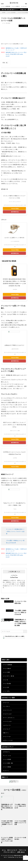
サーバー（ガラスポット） (9, 717)
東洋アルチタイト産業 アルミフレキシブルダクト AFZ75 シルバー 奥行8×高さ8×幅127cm (14, 425)
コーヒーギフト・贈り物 (8, 676)
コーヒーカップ (6, 729)
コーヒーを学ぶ (6, 691)
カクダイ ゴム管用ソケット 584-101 (14, 237)
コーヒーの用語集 (7, 766)
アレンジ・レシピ (7, 755)
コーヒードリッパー (7, 710)
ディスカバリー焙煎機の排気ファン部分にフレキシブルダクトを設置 (15, 531)
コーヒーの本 (10, 610)
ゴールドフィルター (7, 713)
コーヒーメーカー (7, 736)
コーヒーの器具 (6, 672)
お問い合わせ (21, 852)
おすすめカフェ (6, 751)
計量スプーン (6, 732)
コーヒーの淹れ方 (16, 6)
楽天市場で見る (15, 211)
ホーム (4, 850)
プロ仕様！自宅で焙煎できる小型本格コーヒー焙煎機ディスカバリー (7, 823)
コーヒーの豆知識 (7, 759)
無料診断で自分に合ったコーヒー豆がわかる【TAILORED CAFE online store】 (16, 54)
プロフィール (22, 850)
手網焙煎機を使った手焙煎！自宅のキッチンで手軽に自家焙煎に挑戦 (20, 622)
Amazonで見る (15, 208)
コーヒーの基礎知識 (5, 6)
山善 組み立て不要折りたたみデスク (14, 345)
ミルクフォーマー (7, 725)
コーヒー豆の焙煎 (11, 12)
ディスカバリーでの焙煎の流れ (20, 602)
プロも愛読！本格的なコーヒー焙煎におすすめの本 (20, 612)
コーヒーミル (6, 702)
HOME (3, 12)
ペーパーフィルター (7, 721)
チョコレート (6, 770)
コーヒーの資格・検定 (8, 763)
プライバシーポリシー (9, 852)
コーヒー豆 (5, 679)
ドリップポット (6, 706)
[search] (25, 631)
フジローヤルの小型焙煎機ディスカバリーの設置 (20, 822)
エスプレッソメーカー (8, 740)
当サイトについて (12, 850)
